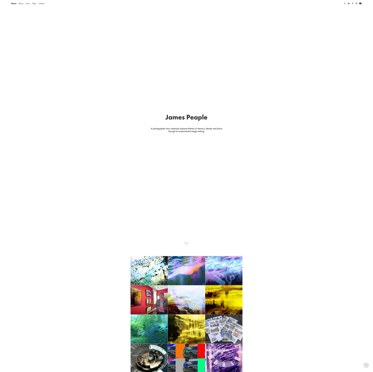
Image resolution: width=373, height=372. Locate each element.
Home (13, 3)
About (21, 3)
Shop (34, 3)
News (28, 3)
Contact (41, 3)
